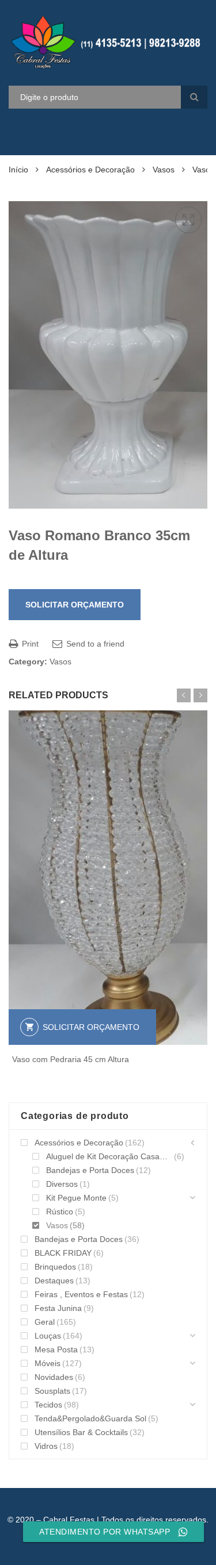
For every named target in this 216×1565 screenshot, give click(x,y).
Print (29, 643)
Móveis (47, 1363)
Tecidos (48, 1404)
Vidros (46, 1446)
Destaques (54, 1280)
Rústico (59, 1211)
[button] (188, 220)
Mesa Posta (56, 1349)
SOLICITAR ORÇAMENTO (74, 604)
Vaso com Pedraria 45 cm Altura (70, 1059)
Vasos (164, 169)
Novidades (54, 1377)
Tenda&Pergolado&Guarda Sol (90, 1418)
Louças (48, 1335)
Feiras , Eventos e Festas (81, 1294)
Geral (45, 1321)
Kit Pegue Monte (76, 1197)
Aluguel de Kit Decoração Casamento (109, 1156)
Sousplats (52, 1390)
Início (18, 169)
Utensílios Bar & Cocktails (81, 1432)
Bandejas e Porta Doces (90, 1170)
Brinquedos (55, 1266)
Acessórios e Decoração (90, 169)
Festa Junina (58, 1308)
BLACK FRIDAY (63, 1253)
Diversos (62, 1184)
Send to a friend (94, 643)
